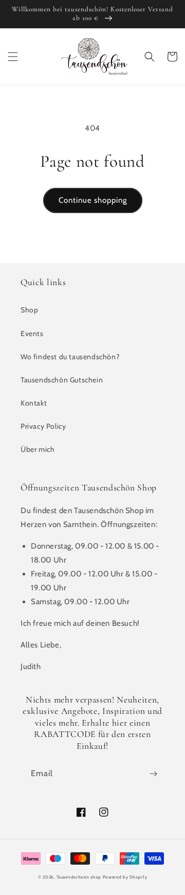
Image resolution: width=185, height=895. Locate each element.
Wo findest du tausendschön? (70, 356)
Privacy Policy (43, 426)
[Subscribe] (153, 773)
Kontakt (34, 403)
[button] (13, 56)
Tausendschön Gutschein (62, 379)
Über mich (37, 449)
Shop (29, 309)
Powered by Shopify (125, 877)
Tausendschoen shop (79, 877)
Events (32, 333)
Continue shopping (93, 200)
